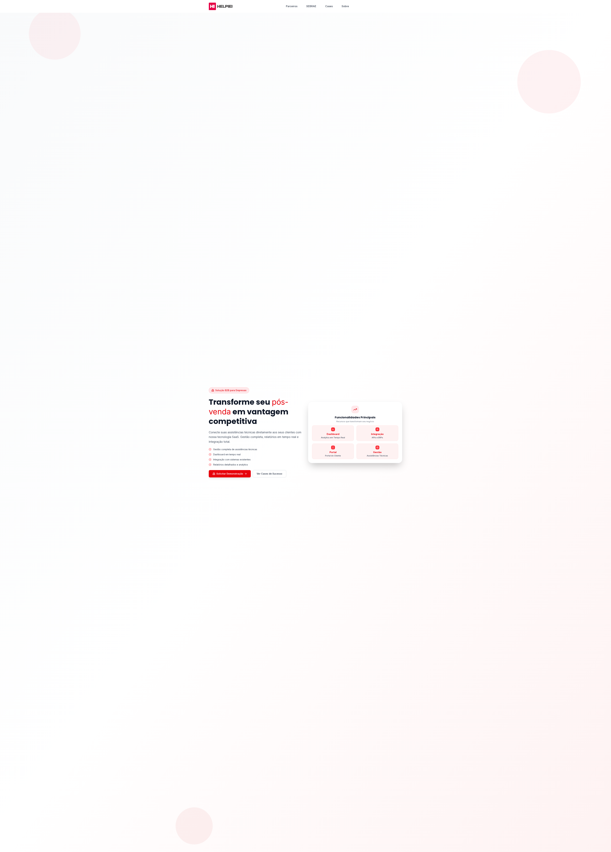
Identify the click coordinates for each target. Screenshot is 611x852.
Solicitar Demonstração (229, 473)
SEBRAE (311, 6)
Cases (329, 6)
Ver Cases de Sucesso (269, 473)
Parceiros (291, 6)
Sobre (345, 6)
